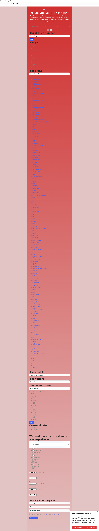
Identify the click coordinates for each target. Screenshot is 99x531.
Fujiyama (35, 162)
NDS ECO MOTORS (37, 249)
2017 (33, 60)
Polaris (34, 277)
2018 (33, 59)
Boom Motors (36, 114)
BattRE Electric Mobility (38, 100)
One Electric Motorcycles (39, 268)
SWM (33, 318)
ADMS (34, 76)
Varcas (34, 341)
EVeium (34, 150)
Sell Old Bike (78, 528)
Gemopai (35, 166)
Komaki (34, 221)
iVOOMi (34, 204)
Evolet (34, 154)
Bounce (34, 116)
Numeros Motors (37, 256)
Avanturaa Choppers (38, 93)
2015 (33, 64)
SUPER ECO (35, 312)
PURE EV (34, 284)
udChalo (34, 332)
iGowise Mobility (36, 199)
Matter (34, 239)
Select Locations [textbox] (35, 444)
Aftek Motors (36, 79)
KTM (33, 223)
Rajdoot (34, 291)
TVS (33, 331)
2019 (33, 57)
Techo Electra (36, 320)
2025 (33, 47)
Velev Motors (36, 344)
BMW (33, 110)
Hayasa (34, 178)
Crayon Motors (36, 123)
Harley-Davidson (37, 176)
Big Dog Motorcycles (38, 107)
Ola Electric (35, 265)
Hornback (35, 194)
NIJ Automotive (36, 253)
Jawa (33, 206)
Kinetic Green (36, 220)
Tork (33, 322)
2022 (33, 52)
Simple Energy (36, 306)
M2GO (34, 234)
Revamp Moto (36, 294)
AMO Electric (36, 81)
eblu (33, 140)
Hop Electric (35, 192)
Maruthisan (35, 237)
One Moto (35, 270)
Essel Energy (35, 149)
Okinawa (34, 263)
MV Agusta (35, 247)
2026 (33, 45)
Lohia (33, 232)
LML (33, 230)
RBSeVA (34, 292)
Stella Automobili (37, 310)
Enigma (34, 147)
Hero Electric (36, 185)
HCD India (35, 180)
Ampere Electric (36, 84)
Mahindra (35, 235)
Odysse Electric (36, 260)
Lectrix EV (35, 227)
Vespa (34, 346)
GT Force (35, 175)
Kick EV (34, 216)
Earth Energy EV (36, 138)
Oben (34, 258)
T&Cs (46, 514)
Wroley (34, 355)
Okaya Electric (36, 261)
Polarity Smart (36, 279)
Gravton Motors (36, 169)
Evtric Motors (36, 155)
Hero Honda (35, 187)
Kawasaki (35, 213)
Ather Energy (36, 88)
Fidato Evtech (36, 159)
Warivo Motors (36, 351)
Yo (33, 360)
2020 (33, 55)
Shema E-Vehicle (37, 305)
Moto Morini (35, 244)
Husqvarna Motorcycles (39, 195)
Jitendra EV (35, 207)
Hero (33, 183)
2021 (33, 54)
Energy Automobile (37, 145)
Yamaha (34, 357)
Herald (34, 181)
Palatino (34, 273)
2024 (33, 48)
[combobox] (49, 444)
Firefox (34, 161)
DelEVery (34, 128)
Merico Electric (36, 240)
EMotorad (35, 143)
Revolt (34, 296)
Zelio (33, 367)
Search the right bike (6, 1)
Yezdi (34, 358)
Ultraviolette (35, 336)
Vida (33, 348)
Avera (34, 95)
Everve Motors (36, 152)
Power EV (34, 280)
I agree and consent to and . (45, 514)
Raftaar (34, 289)
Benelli (34, 102)
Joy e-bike (35, 209)
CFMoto (34, 117)
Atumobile (35, 90)
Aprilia (34, 86)
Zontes (34, 369)
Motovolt (34, 246)
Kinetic (34, 218)
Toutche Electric (37, 324)
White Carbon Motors (38, 353)
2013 (33, 67)
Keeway (34, 214)
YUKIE (33, 363)
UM (33, 337)
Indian (34, 201)
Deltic (34, 129)
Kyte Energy (35, 225)
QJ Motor (35, 286)
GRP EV (34, 173)
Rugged (34, 303)
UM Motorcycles (36, 339)
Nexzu (34, 251)
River (33, 298)
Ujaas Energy (36, 334)
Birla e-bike (35, 109)
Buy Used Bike (90, 528)
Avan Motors (35, 91)
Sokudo (34, 308)
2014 (33, 66)
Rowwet (34, 299)
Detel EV (34, 131)
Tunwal (34, 329)
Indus (34, 202)
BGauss (34, 105)
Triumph (34, 327)
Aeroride (34, 78)
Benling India (36, 104)
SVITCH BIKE (35, 317)
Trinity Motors (36, 325)
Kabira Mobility (36, 211)
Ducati (34, 135)
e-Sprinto (35, 136)
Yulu (33, 365)
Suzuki (34, 315)
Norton (34, 254)
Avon (33, 97)
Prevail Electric (36, 282)
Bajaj (33, 98)
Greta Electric (36, 171)
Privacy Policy (55, 514)
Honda (34, 190)
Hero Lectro (35, 188)
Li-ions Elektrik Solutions (39, 228)
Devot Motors (36, 133)
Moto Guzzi (35, 242)
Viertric (34, 350)
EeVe (33, 142)
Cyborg (34, 124)
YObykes (34, 362)
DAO (33, 126)
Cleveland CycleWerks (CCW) (40, 121)
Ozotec (34, 272)
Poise (33, 275)
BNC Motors (35, 112)
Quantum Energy (37, 287)
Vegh (33, 343)
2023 (33, 50)
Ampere (34, 83)
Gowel (34, 168)
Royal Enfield (36, 301)
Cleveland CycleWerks (38, 119)
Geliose (34, 164)
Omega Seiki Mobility (38, 266)
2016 (33, 62)
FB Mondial (35, 157)
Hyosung (34, 197)
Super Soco (35, 313)
